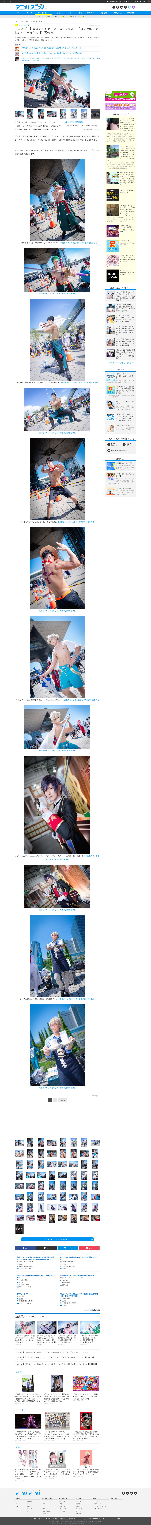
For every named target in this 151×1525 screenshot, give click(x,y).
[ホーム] (16, 21)
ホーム (19, 13)
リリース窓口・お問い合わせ (36, 1518)
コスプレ (19, 1372)
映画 (48, 16)
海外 (29, 1511)
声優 (29, 1506)
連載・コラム (91, 13)
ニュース (29, 13)
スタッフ (62, 1501)
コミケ (18, 1447)
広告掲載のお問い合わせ (52, 1518)
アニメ (41, 16)
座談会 (79, 1513)
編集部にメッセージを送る (93, 129)
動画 (80, 13)
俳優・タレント (64, 1506)
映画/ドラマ (31, 1501)
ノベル (30, 1504)
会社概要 (62, 1518)
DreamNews (102, 1518)
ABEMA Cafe (98, 1509)
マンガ (17, 1504)
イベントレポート (43, 13)
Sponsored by (87, 1310)
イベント (19, 1410)
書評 (78, 1506)
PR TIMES (95, 1518)
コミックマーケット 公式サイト (55, 1239)
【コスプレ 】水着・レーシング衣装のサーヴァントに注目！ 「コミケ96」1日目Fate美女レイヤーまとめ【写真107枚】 (56, 1365)
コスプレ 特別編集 (75, 122)
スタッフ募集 (116, 1518)
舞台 (64, 16)
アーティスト (63, 1509)
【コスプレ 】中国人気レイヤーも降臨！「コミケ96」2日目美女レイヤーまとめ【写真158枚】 (51, 1352)
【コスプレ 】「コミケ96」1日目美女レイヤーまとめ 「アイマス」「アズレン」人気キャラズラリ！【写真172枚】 (55, 1358)
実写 (78, 1504)
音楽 (17, 1506)
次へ (61, 1100)
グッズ (30, 1509)
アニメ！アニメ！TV (100, 1506)
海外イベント (74, 16)
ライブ (56, 16)
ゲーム (17, 1509)
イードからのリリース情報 (84, 1518)
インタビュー (58, 13)
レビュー (71, 13)
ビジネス (86, 16)
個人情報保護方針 (70, 1518)
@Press (109, 1518)
